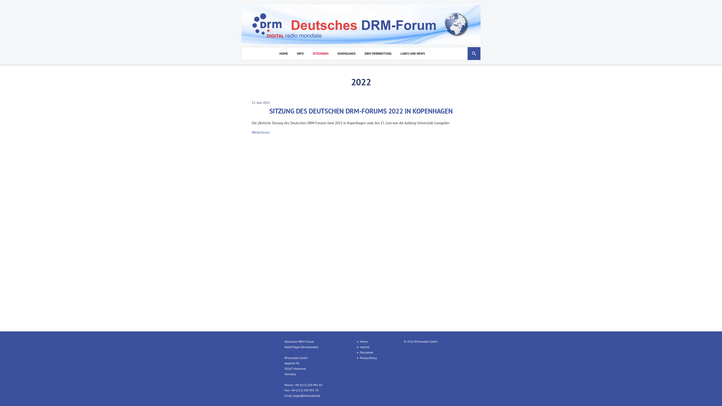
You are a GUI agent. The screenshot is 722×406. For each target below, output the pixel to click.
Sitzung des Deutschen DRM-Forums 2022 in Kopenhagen (361, 111)
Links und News (412, 54)
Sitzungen (320, 54)
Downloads (346, 54)
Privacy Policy (368, 358)
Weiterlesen (261, 132)
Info (300, 54)
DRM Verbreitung (378, 54)
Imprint (364, 347)
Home (283, 54)
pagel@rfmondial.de (306, 396)
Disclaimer (366, 352)
